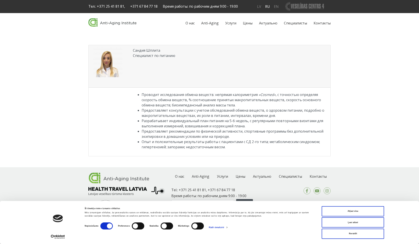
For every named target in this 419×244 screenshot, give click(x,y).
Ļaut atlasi (353, 222)
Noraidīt (353, 234)
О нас (190, 23)
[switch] (138, 226)
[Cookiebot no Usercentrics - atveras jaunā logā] (58, 237)
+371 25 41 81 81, (111, 6)
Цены (247, 23)
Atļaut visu (353, 211)
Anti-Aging (210, 23)
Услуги (230, 23)
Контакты (322, 23)
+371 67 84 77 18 (144, 6)
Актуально (268, 23)
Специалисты (295, 23)
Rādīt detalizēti (216, 227)
